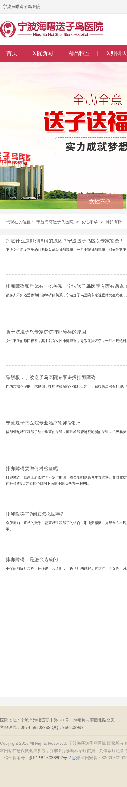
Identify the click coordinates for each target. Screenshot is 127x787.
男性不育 (79, 76)
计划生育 (79, 87)
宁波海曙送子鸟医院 (55, 221)
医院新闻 (42, 53)
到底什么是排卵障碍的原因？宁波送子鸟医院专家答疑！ (65, 240)
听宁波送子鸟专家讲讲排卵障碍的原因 (46, 331)
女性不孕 (79, 66)
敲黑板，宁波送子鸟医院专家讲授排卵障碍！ (53, 377)
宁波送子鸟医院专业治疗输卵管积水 (44, 422)
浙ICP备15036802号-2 (50, 757)
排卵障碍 (113, 221)
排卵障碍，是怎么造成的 (32, 559)
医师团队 (116, 53)
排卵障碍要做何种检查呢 (32, 468)
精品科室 (79, 53)
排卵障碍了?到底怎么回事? (34, 513)
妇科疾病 (79, 97)
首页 (11, 53)
